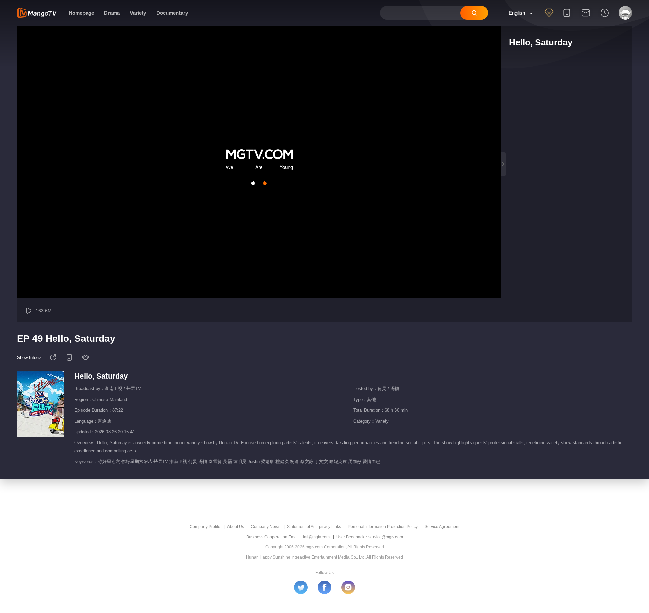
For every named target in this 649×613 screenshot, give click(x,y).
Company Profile (205, 526)
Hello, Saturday (101, 376)
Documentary (172, 13)
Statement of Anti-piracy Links (314, 526)
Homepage (81, 13)
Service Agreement (442, 526)
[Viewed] (604, 17)
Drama (112, 13)
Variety (138, 13)
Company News (265, 526)
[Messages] (585, 17)
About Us (235, 526)
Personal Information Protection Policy (383, 526)
